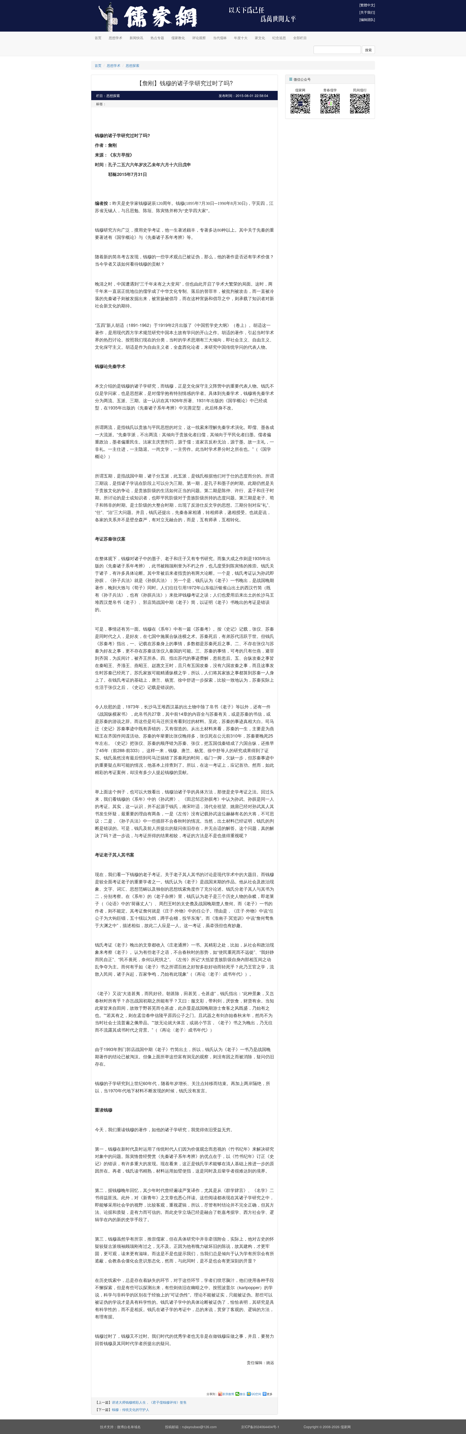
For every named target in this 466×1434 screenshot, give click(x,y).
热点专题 (157, 37)
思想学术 (115, 37)
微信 (242, 1394)
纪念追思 (279, 37)
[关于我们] (367, 12)
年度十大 (241, 37)
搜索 (368, 49)
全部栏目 (300, 37)
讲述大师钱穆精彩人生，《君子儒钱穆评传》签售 (149, 1402)
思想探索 (132, 65)
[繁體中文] (367, 4)
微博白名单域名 (129, 1426)
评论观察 (199, 37)
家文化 (260, 37)
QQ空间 (256, 1394)
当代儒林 (220, 37)
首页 (98, 37)
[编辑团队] (367, 19)
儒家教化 (178, 37)
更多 (270, 1394)
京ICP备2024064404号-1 (260, 1426)
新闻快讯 (136, 37)
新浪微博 (228, 1394)
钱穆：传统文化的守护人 (130, 1409)
